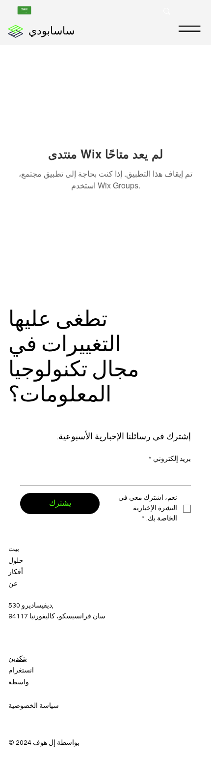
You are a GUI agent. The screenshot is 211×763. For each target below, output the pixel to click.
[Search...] (167, 11)
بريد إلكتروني (170, 459)
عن (13, 583)
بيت (13, 549)
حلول (16, 560)
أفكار (15, 572)
